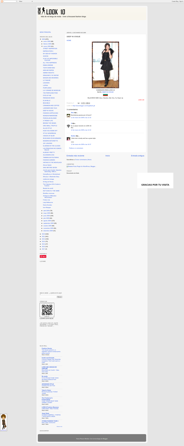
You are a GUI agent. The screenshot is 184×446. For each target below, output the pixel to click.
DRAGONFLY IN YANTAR (51, 75)
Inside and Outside (48, 358)
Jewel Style (45, 413)
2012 (43, 239)
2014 (43, 244)
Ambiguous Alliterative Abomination (49, 196)
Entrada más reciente (75, 156)
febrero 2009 (47, 44)
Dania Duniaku (47, 205)
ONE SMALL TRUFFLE (50, 125)
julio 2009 (46, 218)
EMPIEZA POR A (48, 51)
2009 (43, 39)
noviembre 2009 (48, 228)
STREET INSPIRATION (50, 48)
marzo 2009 (47, 46)
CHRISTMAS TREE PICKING (50, 408)
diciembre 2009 (48, 230)
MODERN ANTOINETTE (50, 141)
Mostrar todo (59, 426)
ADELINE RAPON (48, 70)
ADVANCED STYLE (48, 384)
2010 (43, 234)
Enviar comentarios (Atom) (83, 159)
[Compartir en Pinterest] (89, 103)
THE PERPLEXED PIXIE (50, 93)
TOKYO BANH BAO (49, 68)
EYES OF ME (47, 95)
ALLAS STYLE (47, 128)
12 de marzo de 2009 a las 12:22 (81, 130)
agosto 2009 (47, 220)
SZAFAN (45, 56)
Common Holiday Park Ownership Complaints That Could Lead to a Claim (51, 361)
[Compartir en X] (85, 103)
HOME (69, 40)
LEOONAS (46, 83)
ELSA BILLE (46, 100)
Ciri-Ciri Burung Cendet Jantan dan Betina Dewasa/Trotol (50, 378)
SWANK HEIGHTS (48, 73)
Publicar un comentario (76, 148)
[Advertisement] (73, 25)
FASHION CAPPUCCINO (50, 113)
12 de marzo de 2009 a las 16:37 (81, 144)
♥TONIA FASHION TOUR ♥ (50, 421)
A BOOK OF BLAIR (49, 136)
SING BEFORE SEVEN (50, 167)
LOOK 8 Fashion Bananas (50, 407)
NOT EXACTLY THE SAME (51, 191)
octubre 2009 (47, 225)
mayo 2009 (47, 213)
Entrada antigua (137, 156)
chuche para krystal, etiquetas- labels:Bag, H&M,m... (52, 170)
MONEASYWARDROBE (50, 115)
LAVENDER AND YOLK (50, 108)
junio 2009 (46, 215)
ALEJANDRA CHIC (48, 155)
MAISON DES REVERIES (50, 78)
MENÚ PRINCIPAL (45, 32)
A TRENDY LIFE (48, 120)
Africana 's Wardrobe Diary (51, 176)
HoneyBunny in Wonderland (51, 174)
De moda (45, 376)
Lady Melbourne (48, 202)
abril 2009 (46, 210)
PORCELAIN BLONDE (50, 118)
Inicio (108, 156)
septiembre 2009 (48, 223)
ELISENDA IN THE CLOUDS (51, 146)
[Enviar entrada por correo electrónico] (78, 103)
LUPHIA (45, 85)
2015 (43, 246)
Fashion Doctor (47, 348)
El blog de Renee (48, 181)
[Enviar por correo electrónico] (82, 103)
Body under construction (48, 422)
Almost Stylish (47, 165)
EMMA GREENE (48, 65)
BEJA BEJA (46, 103)
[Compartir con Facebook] (87, 103)
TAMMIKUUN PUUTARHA (51, 157)
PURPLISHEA (47, 88)
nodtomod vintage (48, 179)
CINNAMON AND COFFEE (51, 105)
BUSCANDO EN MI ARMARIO (52, 138)
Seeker (73, 136)
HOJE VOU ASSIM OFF (50, 130)
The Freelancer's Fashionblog (47, 398)
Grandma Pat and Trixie (48, 385)
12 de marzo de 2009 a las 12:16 (81, 117)
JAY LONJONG (47, 143)
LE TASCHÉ (46, 80)
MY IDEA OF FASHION (50, 53)
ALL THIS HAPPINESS (50, 62)
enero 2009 (47, 41)
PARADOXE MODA (49, 98)
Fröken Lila (46, 200)
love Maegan (47, 207)
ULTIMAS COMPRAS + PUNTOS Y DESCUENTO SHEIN (51, 415)
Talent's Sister (46, 390)
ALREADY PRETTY (49, 152)
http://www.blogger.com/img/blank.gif (84, 105)
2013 (43, 241)
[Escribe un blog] (84, 103)
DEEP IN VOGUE (108, 92)
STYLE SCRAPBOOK (49, 133)
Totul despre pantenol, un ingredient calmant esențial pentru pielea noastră (51, 351)
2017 (43, 249)
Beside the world (48, 188)
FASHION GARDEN (49, 160)
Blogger (105, 438)
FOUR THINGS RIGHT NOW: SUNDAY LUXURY (50, 401)
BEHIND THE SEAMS (49, 123)
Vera (72, 112)
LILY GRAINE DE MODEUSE (51, 90)
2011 (43, 236)
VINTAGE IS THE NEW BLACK (52, 162)
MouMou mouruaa (48, 193)
